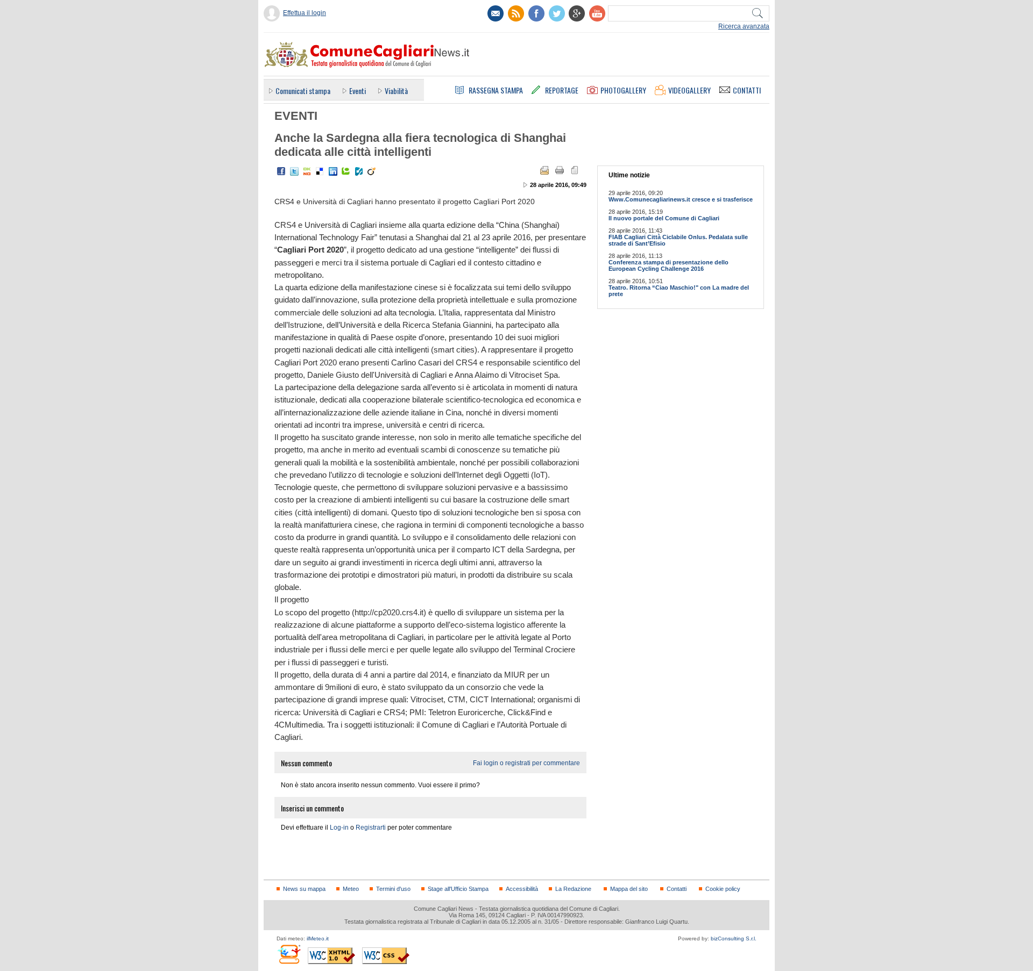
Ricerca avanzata (743, 26)
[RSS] (516, 13)
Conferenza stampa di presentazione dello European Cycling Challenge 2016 (668, 265)
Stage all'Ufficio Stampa (458, 889)
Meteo (351, 889)
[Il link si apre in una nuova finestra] (536, 13)
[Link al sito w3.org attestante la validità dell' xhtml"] (331, 955)
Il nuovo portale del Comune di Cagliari (664, 218)
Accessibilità (522, 889)
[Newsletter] (495, 13)
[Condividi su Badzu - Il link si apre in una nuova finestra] (359, 171)
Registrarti (371, 827)
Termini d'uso (393, 889)
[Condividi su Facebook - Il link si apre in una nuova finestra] (281, 171)
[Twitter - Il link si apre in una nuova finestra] (294, 171)
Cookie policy (722, 889)
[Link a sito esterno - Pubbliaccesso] (289, 954)
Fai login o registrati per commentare (526, 763)
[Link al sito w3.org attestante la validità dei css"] (385, 955)
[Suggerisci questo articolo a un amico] (544, 170)
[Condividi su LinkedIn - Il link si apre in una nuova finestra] (333, 171)
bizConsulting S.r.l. (733, 938)
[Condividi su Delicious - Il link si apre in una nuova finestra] (320, 171)
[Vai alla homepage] (366, 54)
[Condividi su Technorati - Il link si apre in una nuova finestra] (346, 171)
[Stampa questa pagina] (559, 170)
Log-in (339, 827)
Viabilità (396, 90)
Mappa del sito (629, 889)
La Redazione (573, 889)
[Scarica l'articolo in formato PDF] (574, 170)
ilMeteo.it (318, 938)
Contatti (677, 889)
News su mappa (304, 889)
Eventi (357, 90)
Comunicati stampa (302, 90)
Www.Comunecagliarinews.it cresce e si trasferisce (681, 199)
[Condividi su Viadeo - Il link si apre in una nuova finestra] (371, 171)
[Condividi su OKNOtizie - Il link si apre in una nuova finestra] (307, 171)
